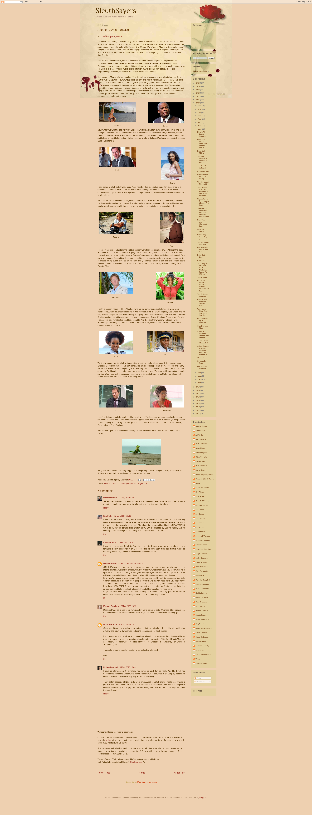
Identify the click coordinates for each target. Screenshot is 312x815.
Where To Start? (201, 230)
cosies (107, 484)
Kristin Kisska (201, 545)
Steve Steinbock (202, 637)
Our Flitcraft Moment (202, 367)
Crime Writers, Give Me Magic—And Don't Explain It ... (203, 350)
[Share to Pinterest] (153, 480)
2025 (198, 86)
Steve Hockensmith (203, 628)
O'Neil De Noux (110, 498)
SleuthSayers (116, 10)
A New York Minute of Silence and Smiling (203, 334)
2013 (198, 407)
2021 (198, 100)
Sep (199, 116)
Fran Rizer (199, 496)
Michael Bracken (111, 606)
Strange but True (202, 362)
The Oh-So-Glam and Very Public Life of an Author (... (202, 191)
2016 (198, 397)
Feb (199, 379)
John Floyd (200, 532)
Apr (199, 373)
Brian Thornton (110, 624)
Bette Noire (200, 448)
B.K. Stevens (200, 439)
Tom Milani (200, 650)
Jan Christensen (202, 505)
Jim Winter (199, 527)
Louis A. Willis (201, 562)
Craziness (201, 260)
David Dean (200, 470)
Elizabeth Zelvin (202, 488)
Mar (199, 376)
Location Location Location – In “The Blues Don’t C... (203, 286)
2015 (198, 400)
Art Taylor (199, 435)
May (200, 129)
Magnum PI (142, 484)
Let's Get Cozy (201, 256)
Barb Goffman (201, 444)
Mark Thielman (201, 567)
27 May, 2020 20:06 (135, 563)
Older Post (179, 772)
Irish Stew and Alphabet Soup (202, 223)
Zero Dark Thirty (201, 152)
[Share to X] (149, 480)
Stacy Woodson (202, 619)
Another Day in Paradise (202, 167)
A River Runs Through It (202, 342)
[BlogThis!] (146, 480)
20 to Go (200, 358)
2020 (198, 103)
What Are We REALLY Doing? (202, 177)
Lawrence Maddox (203, 549)
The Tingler (202, 277)
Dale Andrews (201, 466)
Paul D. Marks (201, 602)
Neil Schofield (201, 593)
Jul (199, 122)
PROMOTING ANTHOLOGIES (203, 250)
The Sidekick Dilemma (202, 295)
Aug (200, 119)
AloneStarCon (203, 171)
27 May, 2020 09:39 (122, 516)
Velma (108, 740)
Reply (105, 508)
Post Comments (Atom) (147, 782)
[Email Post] (139, 480)
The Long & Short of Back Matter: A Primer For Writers (202, 269)
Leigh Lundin (109, 542)
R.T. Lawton (200, 606)
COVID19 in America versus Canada (202, 303)
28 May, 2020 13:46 (127, 667)
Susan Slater (200, 641)
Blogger (202, 798)
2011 (198, 413)
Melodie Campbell (202, 580)
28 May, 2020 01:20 (126, 624)
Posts (198, 678)
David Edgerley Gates (126, 484)
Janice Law (200, 518)
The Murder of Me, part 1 (203, 243)
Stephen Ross (201, 624)
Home (142, 772)
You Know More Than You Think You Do (202, 312)
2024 (198, 90)
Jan (199, 383)
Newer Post (104, 772)
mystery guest (201, 663)
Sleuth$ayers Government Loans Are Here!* (203, 202)
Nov (200, 109)
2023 (198, 93)
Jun (199, 126)
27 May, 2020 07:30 (126, 498)
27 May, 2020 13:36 (124, 542)
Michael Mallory (202, 589)
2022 (198, 96)
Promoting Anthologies (202, 237)
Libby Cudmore (201, 558)
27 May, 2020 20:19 (127, 606)
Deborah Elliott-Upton (204, 479)
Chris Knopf (200, 461)
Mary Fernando (201, 571)
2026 (198, 83)
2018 (198, 390)
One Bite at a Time (202, 327)
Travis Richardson (203, 655)
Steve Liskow (201, 633)
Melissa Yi (199, 575)
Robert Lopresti (110, 667)
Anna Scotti (200, 431)
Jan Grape (199, 510)
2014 (198, 403)
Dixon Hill (199, 483)
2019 (198, 387)
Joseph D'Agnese (202, 536)
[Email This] (144, 480)
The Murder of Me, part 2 (203, 183)
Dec (199, 106)
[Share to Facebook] (151, 480)
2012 (198, 410)
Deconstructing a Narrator (202, 321)
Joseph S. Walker (202, 540)
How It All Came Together (202, 134)
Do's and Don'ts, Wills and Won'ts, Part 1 (202, 143)
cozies (114, 484)
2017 (198, 393)
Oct (199, 112)
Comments (200, 682)
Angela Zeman (201, 426)
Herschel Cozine (202, 501)
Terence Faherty (202, 646)
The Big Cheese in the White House (202, 159)
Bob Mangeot (201, 452)
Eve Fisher (108, 516)
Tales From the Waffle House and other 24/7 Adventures (203, 212)
